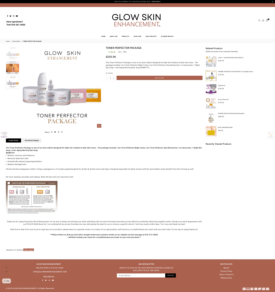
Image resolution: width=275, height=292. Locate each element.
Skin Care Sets (151, 36)
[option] (61, 88)
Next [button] (101, 88)
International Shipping (32, 140)
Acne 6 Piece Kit (223, 99)
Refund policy (226, 278)
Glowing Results (167, 36)
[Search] (259, 20)
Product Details (13, 140)
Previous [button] (22, 88)
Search (226, 268)
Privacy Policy (226, 271)
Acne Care (137, 36)
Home (8, 41)
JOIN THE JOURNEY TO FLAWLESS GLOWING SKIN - (137, 1)
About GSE (113, 36)
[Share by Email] (62, 132)
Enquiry (110, 73)
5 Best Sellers (16, 41)
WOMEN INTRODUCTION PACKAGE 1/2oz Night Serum (235, 71)
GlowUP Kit (221, 85)
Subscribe (170, 275)
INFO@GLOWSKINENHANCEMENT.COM (50, 272)
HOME (103, 36)
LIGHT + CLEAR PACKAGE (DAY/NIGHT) (231, 57)
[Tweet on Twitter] (55, 132)
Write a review (28, 250)
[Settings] (263, 20)
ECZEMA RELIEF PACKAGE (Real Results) (231, 113)
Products (125, 36)
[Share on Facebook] (52, 132)
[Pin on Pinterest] (58, 132)
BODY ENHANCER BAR (225, 127)
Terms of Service (226, 274)
